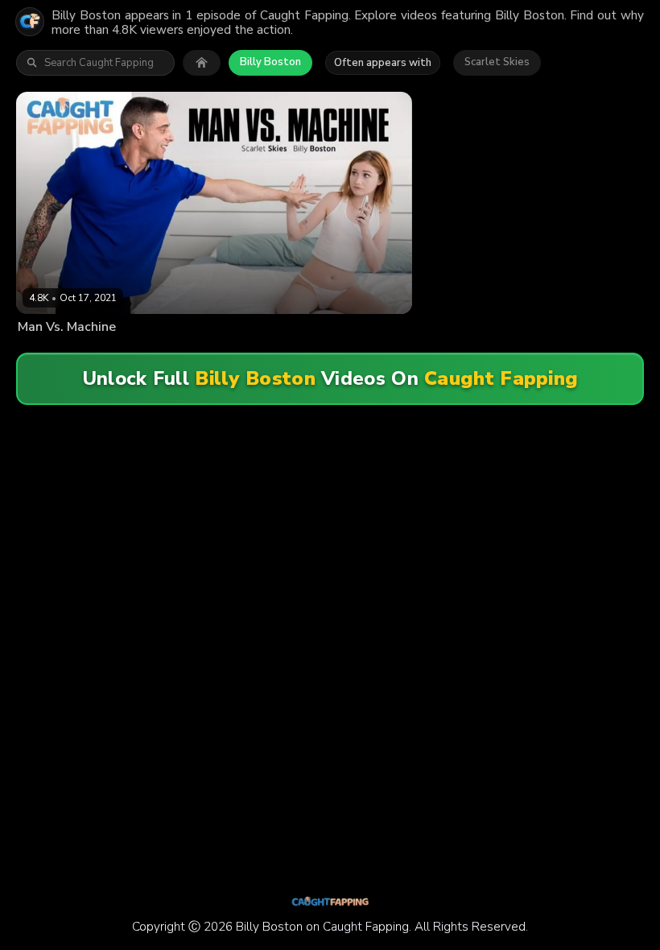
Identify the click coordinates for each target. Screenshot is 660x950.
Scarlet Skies (497, 62)
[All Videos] (202, 63)
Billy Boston (270, 62)
